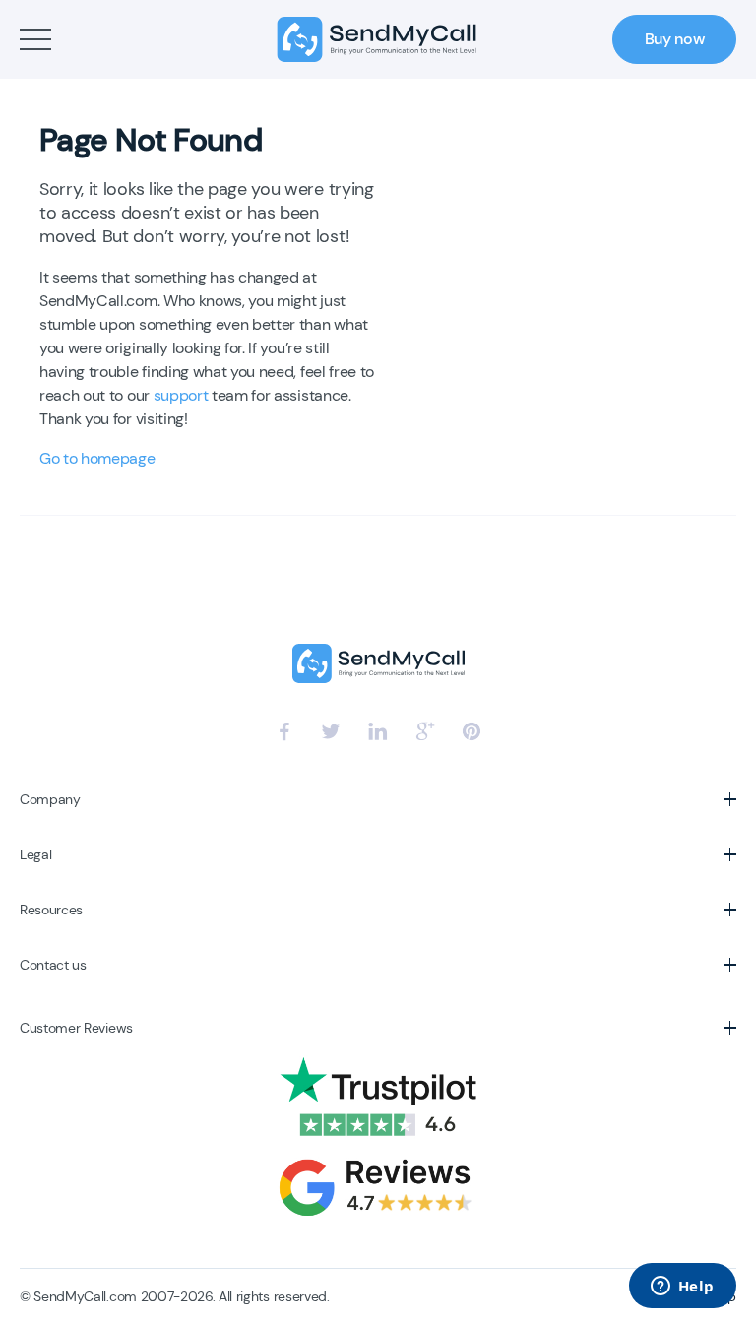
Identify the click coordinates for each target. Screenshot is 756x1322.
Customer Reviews (76, 1028)
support (181, 395)
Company (50, 799)
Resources (51, 909)
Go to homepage (97, 458)
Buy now (675, 39)
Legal (35, 854)
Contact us (53, 965)
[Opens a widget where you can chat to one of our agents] (682, 1287)
